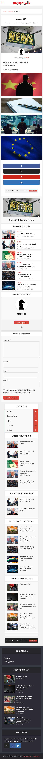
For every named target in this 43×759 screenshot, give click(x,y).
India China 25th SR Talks (27, 234)
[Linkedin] (18, 745)
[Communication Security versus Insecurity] (13, 569)
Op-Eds (19, 232)
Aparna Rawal (23, 269)
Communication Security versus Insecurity (26, 286)
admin (29, 23)
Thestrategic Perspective (31, 756)
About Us (7, 658)
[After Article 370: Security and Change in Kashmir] (13, 530)
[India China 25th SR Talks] (13, 444)
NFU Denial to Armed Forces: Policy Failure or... (28, 606)
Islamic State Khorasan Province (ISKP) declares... (23, 720)
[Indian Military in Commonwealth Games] (13, 559)
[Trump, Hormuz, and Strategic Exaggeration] (13, 474)
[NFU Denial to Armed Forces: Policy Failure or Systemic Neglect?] (13, 607)
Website (6, 380)
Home (5, 11)
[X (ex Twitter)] (6, 745)
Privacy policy (9, 662)
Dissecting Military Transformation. (24, 276)
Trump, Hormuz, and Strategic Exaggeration (26, 265)
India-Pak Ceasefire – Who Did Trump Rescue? (27, 596)
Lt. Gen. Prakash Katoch (26, 236)
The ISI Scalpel (25, 585)
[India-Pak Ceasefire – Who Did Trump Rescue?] (13, 597)
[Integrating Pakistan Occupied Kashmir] (13, 464)
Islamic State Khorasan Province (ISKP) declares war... (28, 626)
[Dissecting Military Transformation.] (13, 483)
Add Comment (19, 23)
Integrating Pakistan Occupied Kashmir (25, 255)
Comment (6, 340)
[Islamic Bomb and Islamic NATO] (13, 454)
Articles (19, 262)
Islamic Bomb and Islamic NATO (27, 245)
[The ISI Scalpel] (13, 587)
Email (5, 371)
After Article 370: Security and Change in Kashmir (27, 529)
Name (6, 361)
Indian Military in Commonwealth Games (26, 559)
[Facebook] (12, 745)
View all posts (21, 322)
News (11, 11)
